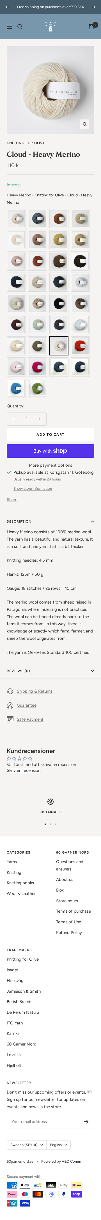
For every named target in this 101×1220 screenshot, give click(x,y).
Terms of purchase (73, 911)
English (56, 1145)
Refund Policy (69, 932)
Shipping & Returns (34, 691)
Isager (12, 969)
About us (64, 879)
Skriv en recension (23, 770)
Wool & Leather (21, 893)
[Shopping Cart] (91, 26)
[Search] (19, 26)
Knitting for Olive (26, 143)
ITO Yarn (15, 1023)
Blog (60, 890)
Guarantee (26, 705)
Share (12, 499)
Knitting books (20, 882)
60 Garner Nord (21, 1044)
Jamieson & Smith (24, 991)
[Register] (86, 1122)
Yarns (12, 861)
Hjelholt (14, 1065)
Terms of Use (68, 921)
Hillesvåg (15, 980)
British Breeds (19, 1001)
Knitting (14, 872)
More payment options (50, 465)
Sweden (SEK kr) (24, 1145)
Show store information (32, 488)
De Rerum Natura (23, 1012)
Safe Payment (30, 719)
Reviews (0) (18, 671)
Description (19, 521)
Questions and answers (69, 865)
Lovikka (14, 1054)
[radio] (16, 218)
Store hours (67, 900)
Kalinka (13, 1033)
